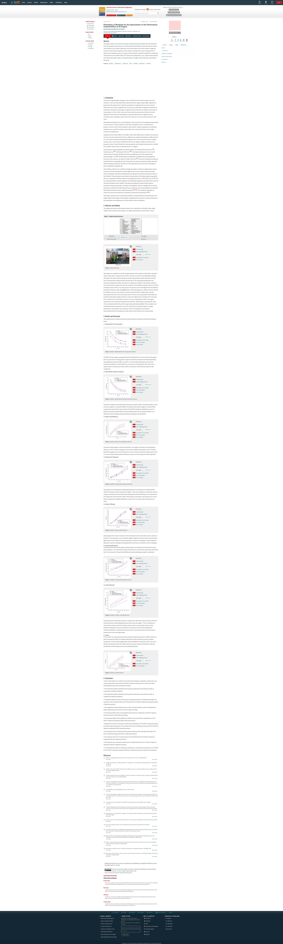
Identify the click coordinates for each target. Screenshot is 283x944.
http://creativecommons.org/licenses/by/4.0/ (118, 872)
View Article (154, 759)
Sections (165, 45)
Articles (36, 2)
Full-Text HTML (91, 25)
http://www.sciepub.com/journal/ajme (117, 11)
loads (130, 63)
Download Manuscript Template (174, 15)
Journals (29, 2)
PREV (134, 342)
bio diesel (111, 63)
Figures (171, 45)
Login (266, 3)
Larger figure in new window (142, 257)
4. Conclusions (164, 59)
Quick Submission (112, 15)
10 (148, 192)
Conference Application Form (108, 929)
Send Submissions (149, 929)
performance (142, 63)
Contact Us (148, 918)
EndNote (90, 37)
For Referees (169, 921)
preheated (136, 63)
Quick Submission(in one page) (108, 934)
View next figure (139, 259)
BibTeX (89, 36)
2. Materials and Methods (167, 53)
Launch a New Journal (106, 926)
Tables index (125, 237)
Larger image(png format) (141, 251)
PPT (134, 249)
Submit (279, 2)
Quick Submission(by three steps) (109, 937)
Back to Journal (121, 15)
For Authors (168, 918)
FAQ (146, 923)
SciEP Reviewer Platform (107, 931)
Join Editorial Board (174, 9)
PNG (134, 251)
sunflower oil (125, 63)
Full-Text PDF (91, 23)
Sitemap (147, 934)
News (65, 2)
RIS (89, 34)
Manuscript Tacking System (107, 918)
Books (51, 2)
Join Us (147, 931)
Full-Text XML (91, 29)
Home (23, 2)
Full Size (144, 239)
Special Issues (43, 2)
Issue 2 (116, 10)
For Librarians (169, 926)
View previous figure (140, 342)
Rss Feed (130, 15)
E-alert (272, 3)
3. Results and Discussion (167, 56)
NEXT (134, 259)
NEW (134, 257)
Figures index (148, 254)
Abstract (163, 47)
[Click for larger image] (131, 226)
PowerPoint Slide (112, 239)
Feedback (147, 921)
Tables (176, 45)
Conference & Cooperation (151, 926)
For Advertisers (169, 923)
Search (259, 3)
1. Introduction (165, 50)
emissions (148, 63)
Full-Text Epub (91, 27)
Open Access (169, 929)
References (183, 45)
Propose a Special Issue (174, 12)
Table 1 (152, 211)
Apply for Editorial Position (107, 921)
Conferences (58, 2)
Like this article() (174, 32)
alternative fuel (118, 63)
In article (109, 759)
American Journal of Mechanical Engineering (119, 7)
